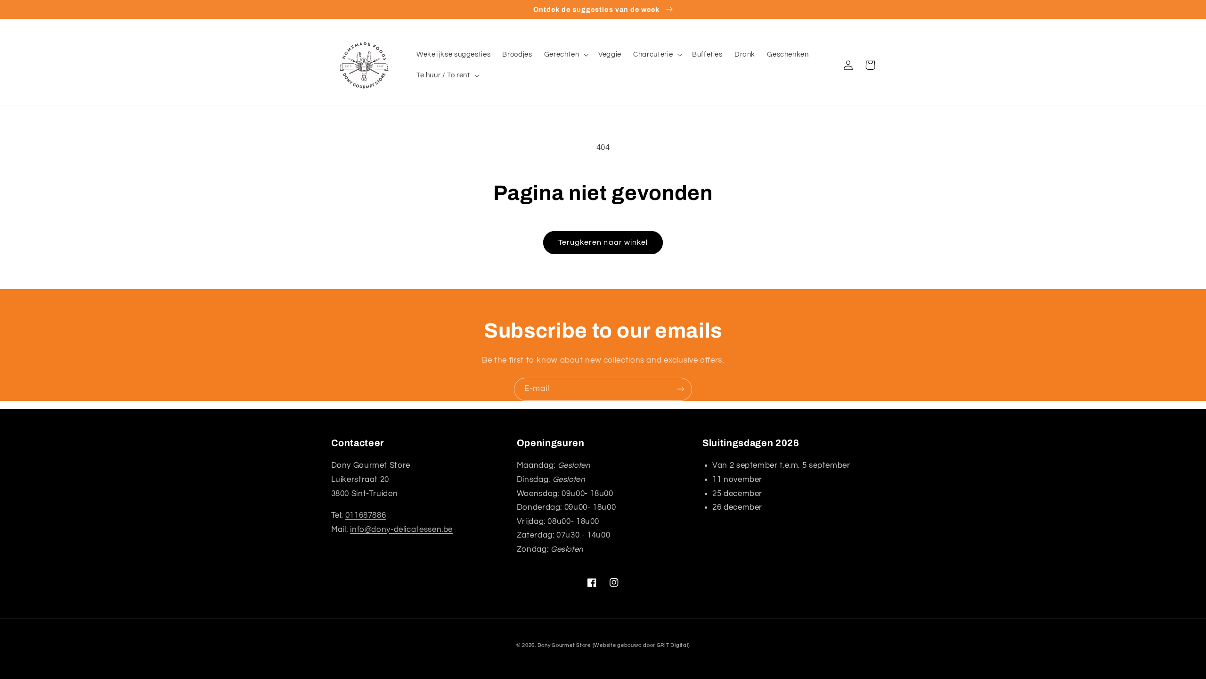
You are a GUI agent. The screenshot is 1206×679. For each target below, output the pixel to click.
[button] (565, 54)
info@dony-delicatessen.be (401, 529)
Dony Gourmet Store (564, 645)
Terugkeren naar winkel (603, 242)
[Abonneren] (681, 389)
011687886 (365, 515)
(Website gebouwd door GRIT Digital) (641, 645)
